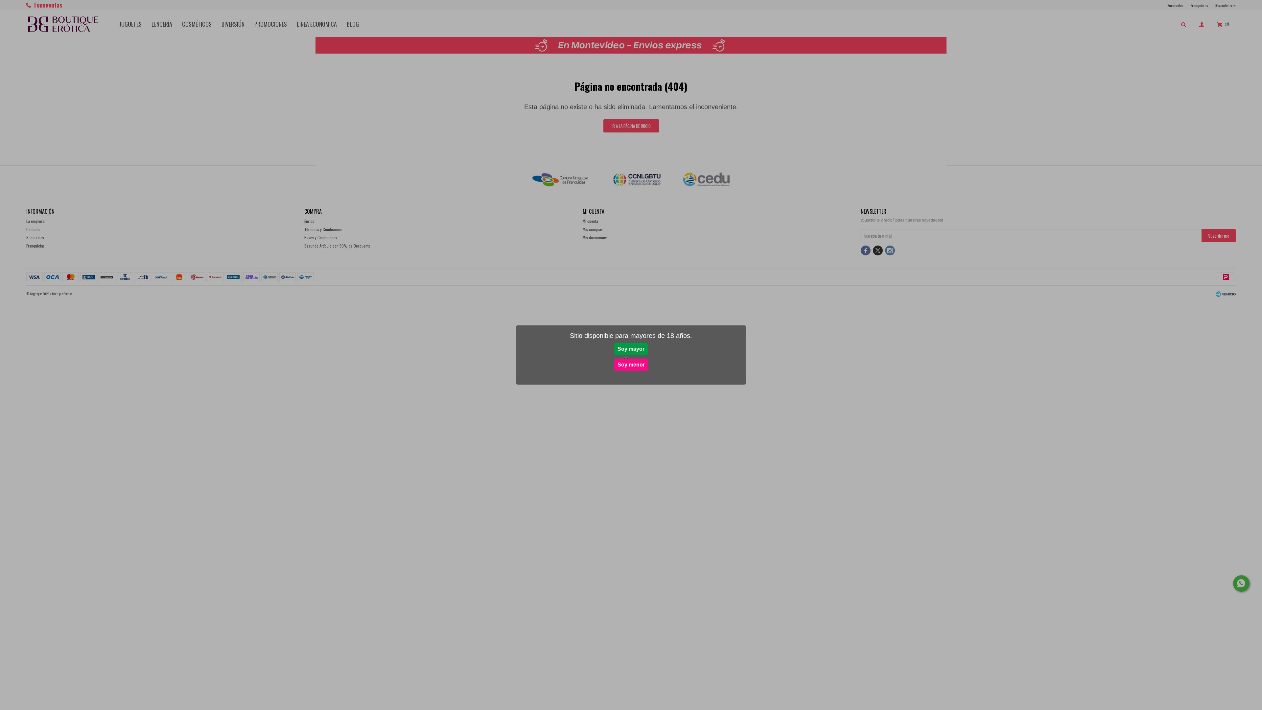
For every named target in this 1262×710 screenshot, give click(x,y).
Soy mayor (631, 349)
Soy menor (631, 364)
